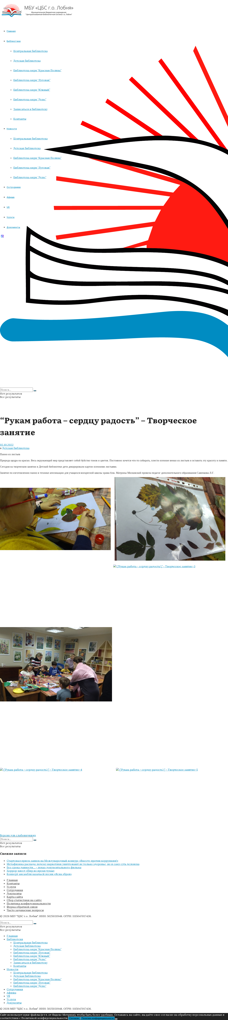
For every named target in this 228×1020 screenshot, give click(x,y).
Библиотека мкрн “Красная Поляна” (37, 949)
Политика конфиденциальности (29, 903)
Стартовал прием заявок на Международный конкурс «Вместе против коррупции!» (62, 860)
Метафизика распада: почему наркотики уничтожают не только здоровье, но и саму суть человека (73, 864)
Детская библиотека (15, 448)
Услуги (11, 886)
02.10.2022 (7, 444)
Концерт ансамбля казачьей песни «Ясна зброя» (39, 874)
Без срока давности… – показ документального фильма (44, 867)
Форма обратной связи (22, 906)
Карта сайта (15, 896)
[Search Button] (35, 390)
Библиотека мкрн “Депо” (29, 959)
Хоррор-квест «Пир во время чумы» (30, 870)
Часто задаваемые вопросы (25, 910)
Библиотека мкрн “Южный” (31, 956)
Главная (11, 31)
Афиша (11, 992)
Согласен (74, 1018)
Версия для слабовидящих (18, 835)
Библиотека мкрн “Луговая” (31, 952)
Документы (14, 893)
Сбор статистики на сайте (24, 900)
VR (8, 996)
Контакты (13, 883)
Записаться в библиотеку (30, 962)
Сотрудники (15, 890)
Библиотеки (15, 939)
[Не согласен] (116, 1018)
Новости (12, 969)
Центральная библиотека (30, 942)
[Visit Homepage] (37, 20)
